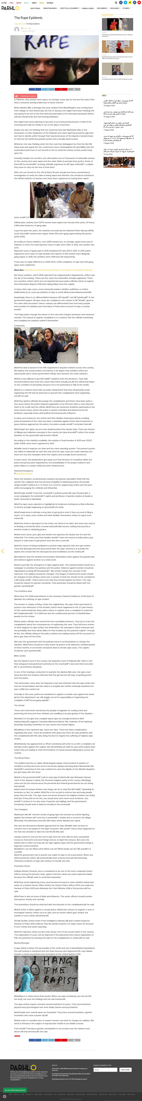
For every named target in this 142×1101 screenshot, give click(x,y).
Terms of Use (103, 1094)
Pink (11, 3)
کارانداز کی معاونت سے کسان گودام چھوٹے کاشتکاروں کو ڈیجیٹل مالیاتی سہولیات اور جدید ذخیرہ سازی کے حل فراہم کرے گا (118, 125)
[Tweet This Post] (48, 89)
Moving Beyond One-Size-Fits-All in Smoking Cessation (69, 1079)
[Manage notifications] (4, 1096)
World (50, 3)
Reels (26, 3)
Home (4, 3)
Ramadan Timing (92, 1094)
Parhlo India (38, 1094)
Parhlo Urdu (88, 8)
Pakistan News (50, 8)
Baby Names (71, 1094)
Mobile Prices (48, 1094)
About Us (17, 1094)
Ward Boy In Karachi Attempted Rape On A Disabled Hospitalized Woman (58, 270)
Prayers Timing (80, 1094)
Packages (114, 8)
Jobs (55, 1094)
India (42, 3)
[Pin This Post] (61, 89)
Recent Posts (107, 16)
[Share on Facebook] (35, 89)
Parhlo (25, 28)
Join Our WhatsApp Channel (15, 1090)
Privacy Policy (112, 1094)
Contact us (29, 1094)
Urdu (34, 3)
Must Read (35, 8)
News (18, 3)
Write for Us (131, 1094)
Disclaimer (122, 1094)
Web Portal (61, 1094)
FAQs (22, 1094)
